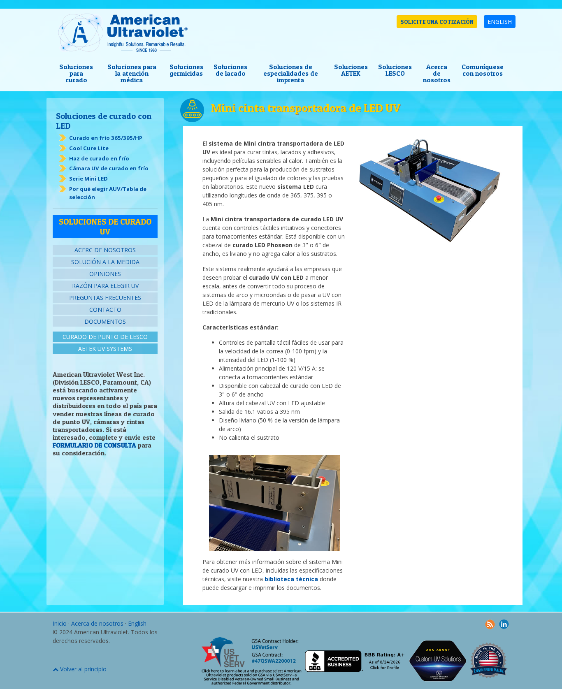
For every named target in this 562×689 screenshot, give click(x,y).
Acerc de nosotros (105, 250)
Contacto (105, 309)
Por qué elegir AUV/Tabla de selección (107, 193)
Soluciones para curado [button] (76, 73)
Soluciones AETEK (351, 70)
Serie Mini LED (88, 178)
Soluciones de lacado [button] (230, 70)
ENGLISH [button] (500, 22)
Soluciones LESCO (395, 70)
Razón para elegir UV (105, 286)
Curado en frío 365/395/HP (105, 138)
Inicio (60, 623)
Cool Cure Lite (89, 148)
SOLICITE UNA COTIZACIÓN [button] (437, 21)
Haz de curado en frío (99, 158)
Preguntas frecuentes (105, 298)
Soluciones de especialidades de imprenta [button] (290, 73)
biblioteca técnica (291, 579)
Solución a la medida (105, 262)
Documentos (105, 321)
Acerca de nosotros (437, 73)
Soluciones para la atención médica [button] (131, 73)
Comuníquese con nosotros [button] (483, 70)
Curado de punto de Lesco (105, 337)
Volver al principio (82, 669)
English (137, 623)
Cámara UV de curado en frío (109, 168)
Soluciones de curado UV (105, 227)
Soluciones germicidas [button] (186, 70)
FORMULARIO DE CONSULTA (94, 445)
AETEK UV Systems (105, 349)
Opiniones (105, 274)
